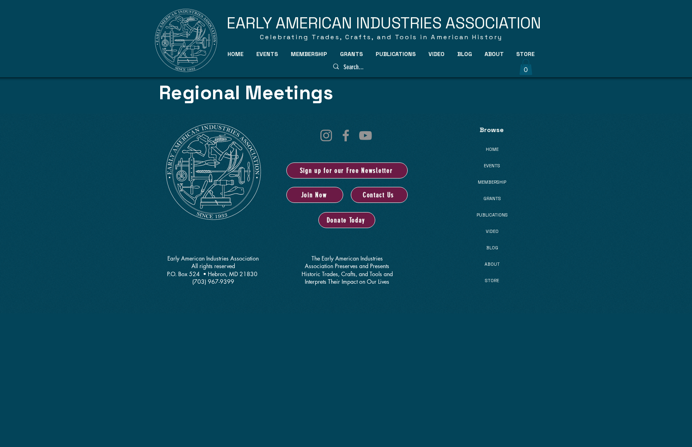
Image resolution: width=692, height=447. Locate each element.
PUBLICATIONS (492, 215)
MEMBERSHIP (492, 182)
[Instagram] (326, 135)
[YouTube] (365, 135)
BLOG (492, 248)
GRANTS (492, 198)
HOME (492, 149)
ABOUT (492, 264)
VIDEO (492, 231)
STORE (492, 280)
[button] (267, 54)
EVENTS (492, 165)
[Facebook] (346, 135)
